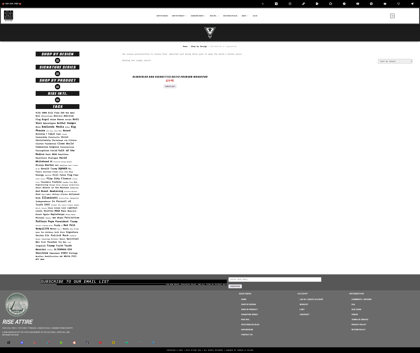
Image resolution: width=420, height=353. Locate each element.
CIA (65, 140)
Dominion (63, 165)
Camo (58, 134)
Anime (53, 119)
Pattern (41, 221)
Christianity (43, 140)
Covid (53, 150)
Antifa (68, 120)
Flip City (53, 178)
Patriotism (72, 217)
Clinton (73, 140)
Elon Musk (69, 172)
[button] (57, 60)
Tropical (41, 245)
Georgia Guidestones (70, 185)
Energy (40, 174)
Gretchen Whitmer (70, 191)
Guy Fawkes (46, 194)
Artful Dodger (66, 123)
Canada (64, 134)
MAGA (57, 210)
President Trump (66, 221)
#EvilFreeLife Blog (230, 16)
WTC (37, 259)
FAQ (353, 304)
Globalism (74, 188)
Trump (51, 245)
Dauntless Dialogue (47, 158)
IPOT (47, 204)
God (38, 191)
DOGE (57, 165)
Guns (38, 194)
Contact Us (247, 335)
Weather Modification (47, 256)
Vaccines (42, 252)
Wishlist (304, 304)
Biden (67, 127)
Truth (59, 245)
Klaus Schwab (54, 208)
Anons (60, 119)
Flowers (66, 178)
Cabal (51, 133)
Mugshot (48, 218)
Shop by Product (249, 309)
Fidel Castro (41, 179)
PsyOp (57, 225)
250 (62, 112)
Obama (60, 217)
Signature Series (197, 16)
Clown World (65, 143)
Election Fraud (50, 172)
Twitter (50, 249)
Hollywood (74, 194)
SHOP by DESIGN (162, 16)
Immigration (74, 198)
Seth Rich (59, 232)
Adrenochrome (46, 116)
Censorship (41, 137)
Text (43, 242)
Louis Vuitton (44, 210)
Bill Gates (49, 131)
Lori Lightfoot (69, 208)
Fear (75, 175)
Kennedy (44, 208)
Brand (67, 130)
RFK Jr (60, 229)
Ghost (38, 187)
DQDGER (62, 168)
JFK (59, 205)
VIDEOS (355, 314)
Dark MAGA (51, 154)
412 (67, 113)
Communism (42, 146)
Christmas (57, 140)
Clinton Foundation (46, 143)
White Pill (70, 256)
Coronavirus (67, 147)
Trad (69, 242)
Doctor (49, 164)
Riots (66, 229)
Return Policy (359, 330)
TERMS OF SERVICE (360, 319)
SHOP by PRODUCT (178, 16)
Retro (53, 228)
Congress (54, 146)
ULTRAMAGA (60, 249)
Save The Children (44, 232)
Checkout (304, 314)
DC (51, 161)
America (58, 115)
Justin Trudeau (67, 205)
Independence (43, 201)
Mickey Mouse (70, 214)
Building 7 (41, 134)
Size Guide (356, 309)
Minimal (40, 217)
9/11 (38, 112)
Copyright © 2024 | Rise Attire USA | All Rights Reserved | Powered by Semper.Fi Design (210, 350)
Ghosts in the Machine (56, 187)
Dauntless (63, 154)
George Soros (55, 185)
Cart (302, 309)
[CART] (392, 16)
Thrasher (52, 242)
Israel (54, 205)
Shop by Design (199, 46)
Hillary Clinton (60, 194)
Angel (45, 119)
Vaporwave (54, 253)
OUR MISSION (247, 330)
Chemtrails (54, 137)
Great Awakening (52, 191)
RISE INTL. (213, 16)
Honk (38, 198)
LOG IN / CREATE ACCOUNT (311, 299)
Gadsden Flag (68, 182)
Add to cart (170, 86)
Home (185, 46)
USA (69, 249)
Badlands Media (53, 126)
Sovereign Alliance (50, 239)
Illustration (64, 198)
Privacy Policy (359, 325)
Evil (56, 174)
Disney (40, 165)
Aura (38, 127)
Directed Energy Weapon (63, 162)
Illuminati (50, 197)
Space (62, 239)
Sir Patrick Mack (57, 235)
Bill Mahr (58, 131)
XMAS (42, 259)
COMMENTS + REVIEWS (362, 299)
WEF (61, 256)
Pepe (51, 221)
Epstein (48, 175)
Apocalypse (49, 123)
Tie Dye (62, 242)
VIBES (64, 253)
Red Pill (69, 225)
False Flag (66, 175)
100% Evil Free (50, 112)
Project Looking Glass (44, 225)
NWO (54, 218)
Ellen (61, 172)
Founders (46, 182)
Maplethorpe (58, 214)
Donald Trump (49, 168)
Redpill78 (42, 228)
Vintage (73, 253)
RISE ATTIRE (74, 229)
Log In (255, 16)
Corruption (42, 150)
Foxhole (57, 181)
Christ (64, 137)
